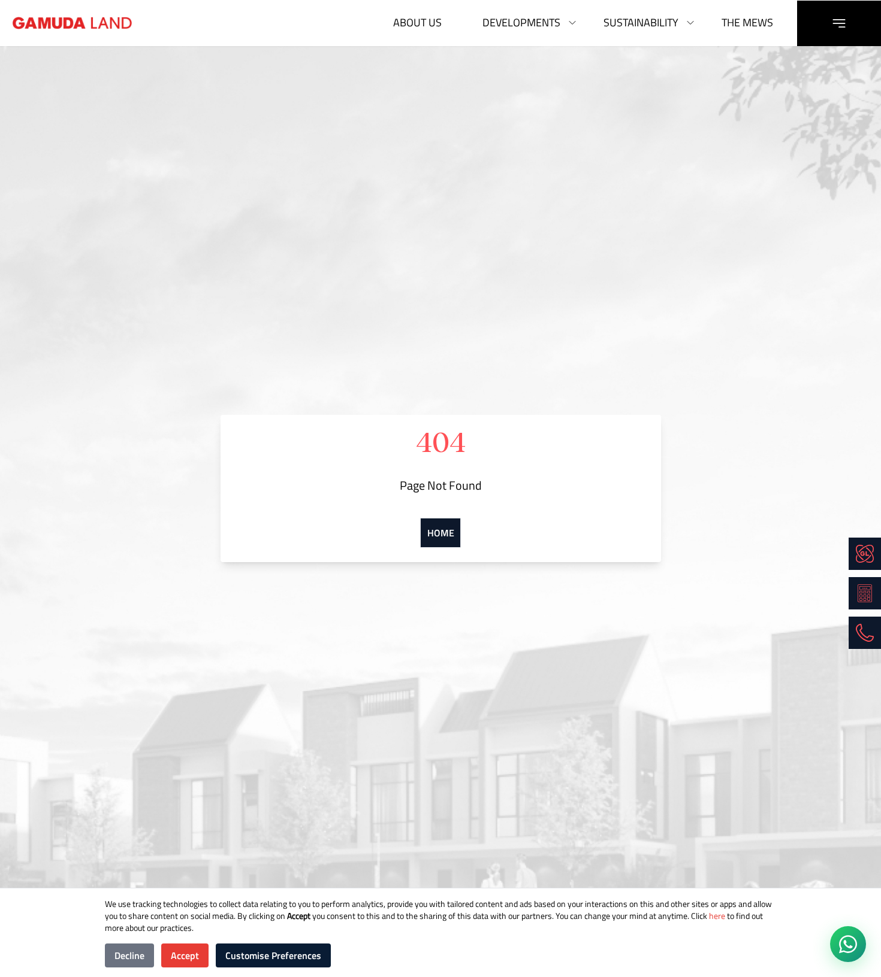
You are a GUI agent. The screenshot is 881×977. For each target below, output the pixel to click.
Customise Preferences (273, 955)
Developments (521, 22)
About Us (417, 22)
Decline (129, 955)
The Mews (747, 22)
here (716, 915)
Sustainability (641, 22)
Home (440, 533)
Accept (185, 955)
